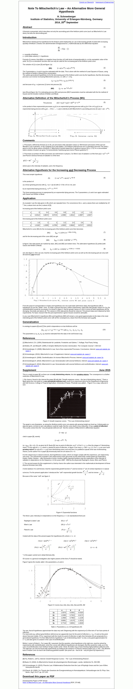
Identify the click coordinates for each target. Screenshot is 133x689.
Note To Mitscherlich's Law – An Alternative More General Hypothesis (46, 682)
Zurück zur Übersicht (86, 2)
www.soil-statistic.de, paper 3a (92, 357)
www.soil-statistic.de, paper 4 (98, 361)
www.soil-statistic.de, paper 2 (80, 354)
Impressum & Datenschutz (105, 2)
